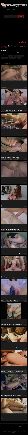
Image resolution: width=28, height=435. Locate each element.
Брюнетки (10, 55)
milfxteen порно (4, 47)
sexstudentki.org (10, 426)
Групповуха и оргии (19, 55)
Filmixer (5, 52)
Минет (19, 58)
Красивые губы (12, 58)
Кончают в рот (4, 58)
